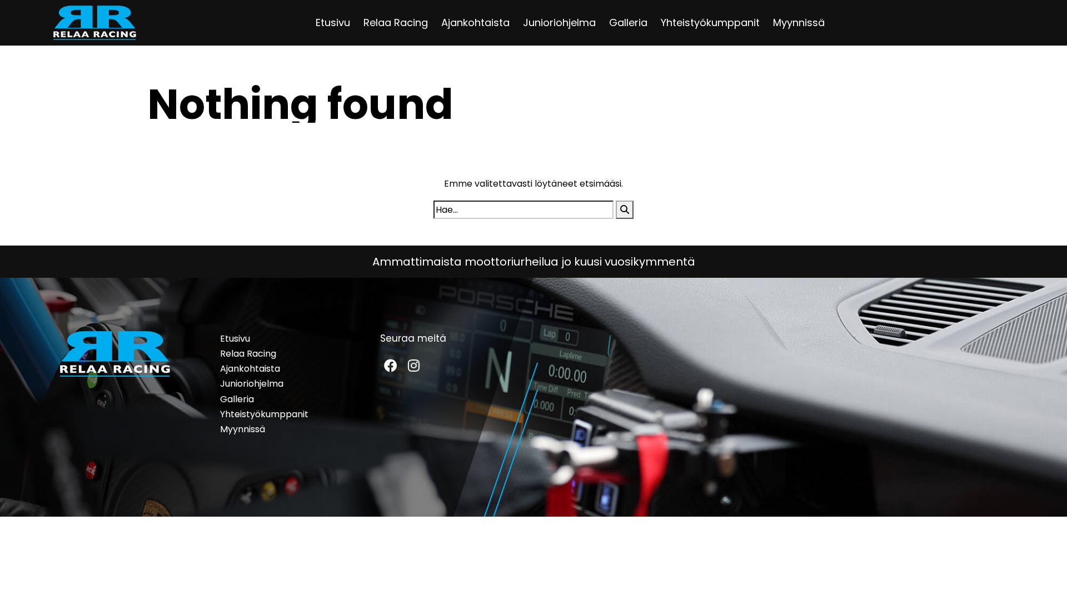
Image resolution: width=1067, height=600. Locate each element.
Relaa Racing (395, 22)
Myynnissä (799, 22)
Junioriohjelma (559, 22)
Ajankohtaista (475, 22)
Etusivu (333, 22)
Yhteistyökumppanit (710, 22)
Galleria (628, 22)
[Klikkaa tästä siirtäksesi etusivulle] (94, 23)
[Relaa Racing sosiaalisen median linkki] (391, 365)
